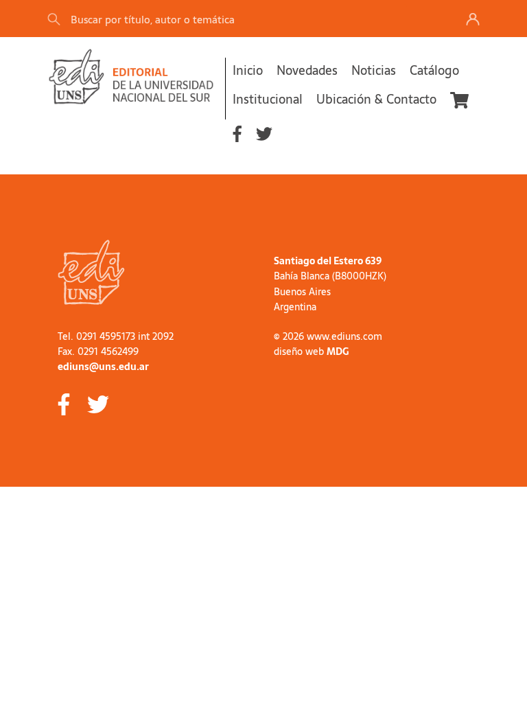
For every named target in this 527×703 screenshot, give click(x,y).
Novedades (307, 70)
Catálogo (434, 70)
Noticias (373, 70)
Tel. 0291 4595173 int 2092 (116, 336)
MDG (338, 351)
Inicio (248, 70)
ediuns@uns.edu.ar (103, 366)
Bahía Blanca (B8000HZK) (330, 276)
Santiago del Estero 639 (328, 260)
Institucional (268, 99)
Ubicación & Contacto (376, 99)
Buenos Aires (302, 291)
